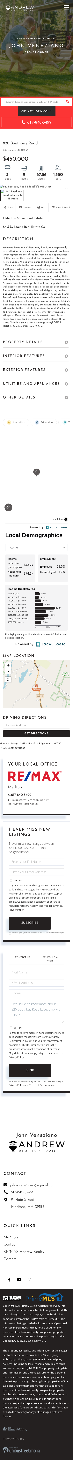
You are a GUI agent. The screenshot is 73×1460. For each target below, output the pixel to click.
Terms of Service (38, 1085)
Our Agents (31, 804)
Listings (14, 743)
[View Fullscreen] (8, 680)
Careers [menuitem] (10, 1259)
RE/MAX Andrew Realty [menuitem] (24, 1252)
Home (3, 743)
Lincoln (32, 743)
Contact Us (15, 804)
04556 (57, 743)
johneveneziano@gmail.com (32, 1185)
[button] (67, 102)
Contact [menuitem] (10, 1244)
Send (30, 1070)
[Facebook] (9, 1279)
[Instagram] (29, 1279)
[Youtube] (19, 1279)
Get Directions (36, 733)
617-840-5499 (38, 122)
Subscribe (29, 923)
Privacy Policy (16, 909)
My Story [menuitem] (11, 1237)
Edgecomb (45, 743)
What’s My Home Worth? (37, 111)
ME (23, 743)
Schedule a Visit (50, 959)
